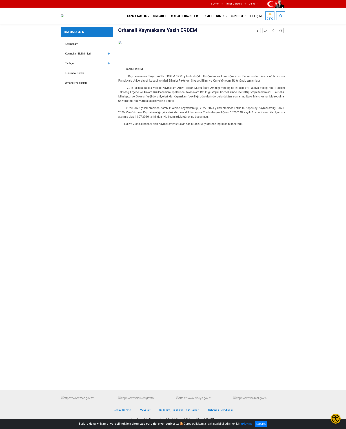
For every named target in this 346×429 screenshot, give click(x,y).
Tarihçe (69, 63)
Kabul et (261, 423)
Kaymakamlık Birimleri (78, 53)
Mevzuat (145, 410)
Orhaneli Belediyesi (220, 410)
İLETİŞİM (255, 16)
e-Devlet (215, 4)
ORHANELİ (160, 16)
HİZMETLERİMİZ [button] (213, 16)
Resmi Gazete (122, 410)
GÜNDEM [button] (237, 16)
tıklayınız (246, 423)
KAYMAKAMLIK (74, 32)
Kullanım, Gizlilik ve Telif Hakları (179, 410)
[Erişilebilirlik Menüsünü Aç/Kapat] (336, 419)
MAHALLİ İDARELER (184, 16)
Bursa (252, 4)
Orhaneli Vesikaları (76, 82)
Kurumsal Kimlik (74, 73)
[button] (273, 30)
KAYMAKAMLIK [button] (137, 16)
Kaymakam (71, 43)
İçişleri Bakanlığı (234, 4)
